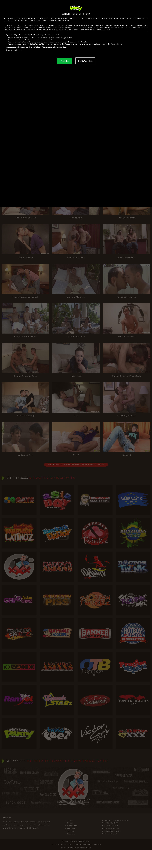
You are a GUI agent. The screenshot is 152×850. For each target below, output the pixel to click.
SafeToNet (99, 30)
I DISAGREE (85, 60)
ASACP (107, 30)
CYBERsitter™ (78, 30)
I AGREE (64, 60)
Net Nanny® (89, 30)
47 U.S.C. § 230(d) (15, 25)
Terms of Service (41, 44)
